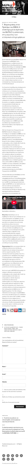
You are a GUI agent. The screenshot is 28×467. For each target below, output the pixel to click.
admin (15, 22)
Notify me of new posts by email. (10, 402)
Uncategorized (9, 324)
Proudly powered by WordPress (9, 463)
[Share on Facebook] (4, 310)
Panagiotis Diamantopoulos (12, 10)
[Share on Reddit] (12, 310)
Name (4, 366)
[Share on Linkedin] (20, 310)
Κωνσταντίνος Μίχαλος (11, 329)
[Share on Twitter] (8, 310)
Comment (5, 345)
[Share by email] (24, 310)
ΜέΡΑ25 (12, 331)
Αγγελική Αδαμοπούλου (11, 327)
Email (4, 374)
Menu (14, 17)
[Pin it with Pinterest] (16, 310)
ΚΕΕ (17, 328)
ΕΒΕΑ (13, 328)
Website (4, 382)
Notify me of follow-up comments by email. (13, 397)
